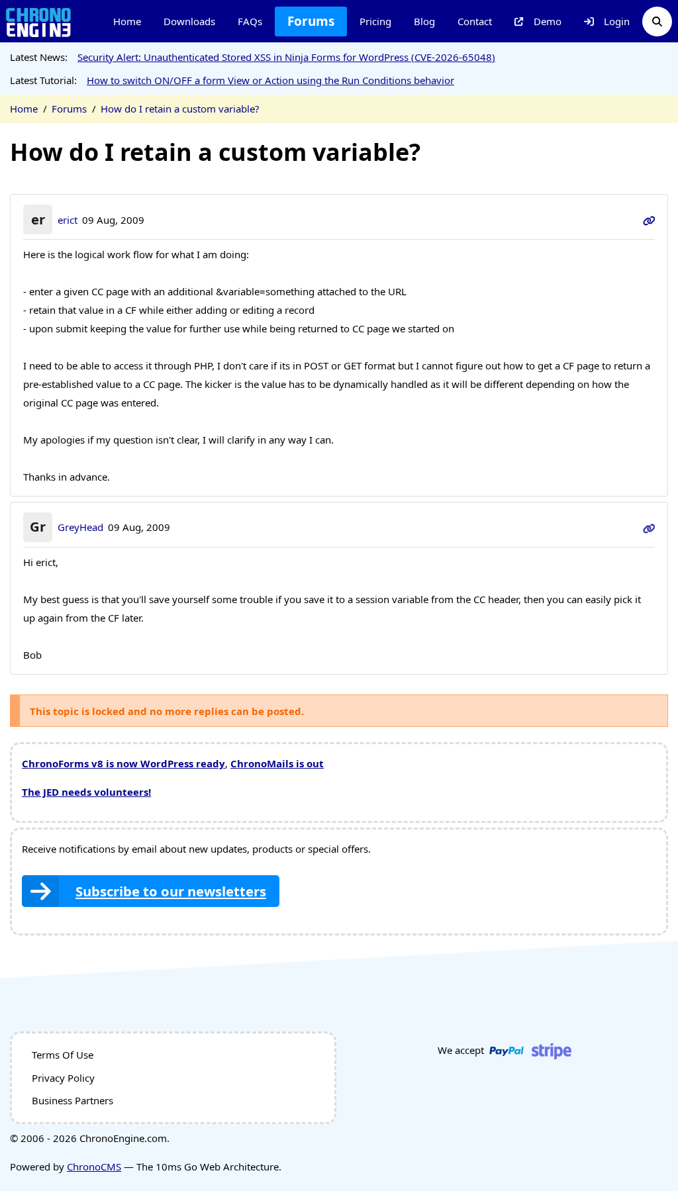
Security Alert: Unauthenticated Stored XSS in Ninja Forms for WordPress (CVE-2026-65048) (286, 57)
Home (127, 21)
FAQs (250, 21)
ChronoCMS (94, 1166)
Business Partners (72, 1100)
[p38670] (649, 527)
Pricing (375, 21)
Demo (547, 21)
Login (617, 21)
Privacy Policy (63, 1077)
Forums (310, 21)
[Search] (657, 21)
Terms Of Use (62, 1054)
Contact (475, 21)
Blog (424, 21)
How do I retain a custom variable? (180, 108)
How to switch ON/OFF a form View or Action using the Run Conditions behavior (270, 80)
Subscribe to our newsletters (170, 891)
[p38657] (649, 220)
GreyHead (80, 527)
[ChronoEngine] (38, 21)
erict (67, 219)
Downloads (189, 21)
